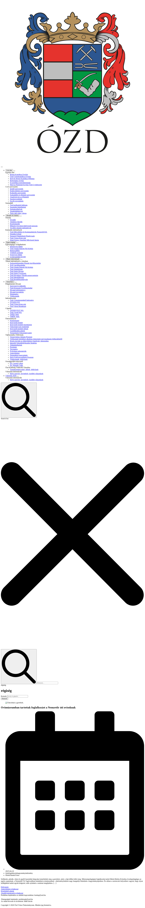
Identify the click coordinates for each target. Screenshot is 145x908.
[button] (72, 534)
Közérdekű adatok (7, 891)
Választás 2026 (11, 376)
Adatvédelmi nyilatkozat (9, 889)
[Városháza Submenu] (16, 282)
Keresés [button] (4, 699)
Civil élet (9, 170)
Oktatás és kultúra (12, 215)
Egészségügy (10, 242)
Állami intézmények (12, 259)
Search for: (5, 419)
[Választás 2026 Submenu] (18, 376)
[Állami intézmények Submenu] (21, 259)
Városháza (9, 282)
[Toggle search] (19, 400)
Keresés (4, 696)
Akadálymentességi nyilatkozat (12, 893)
